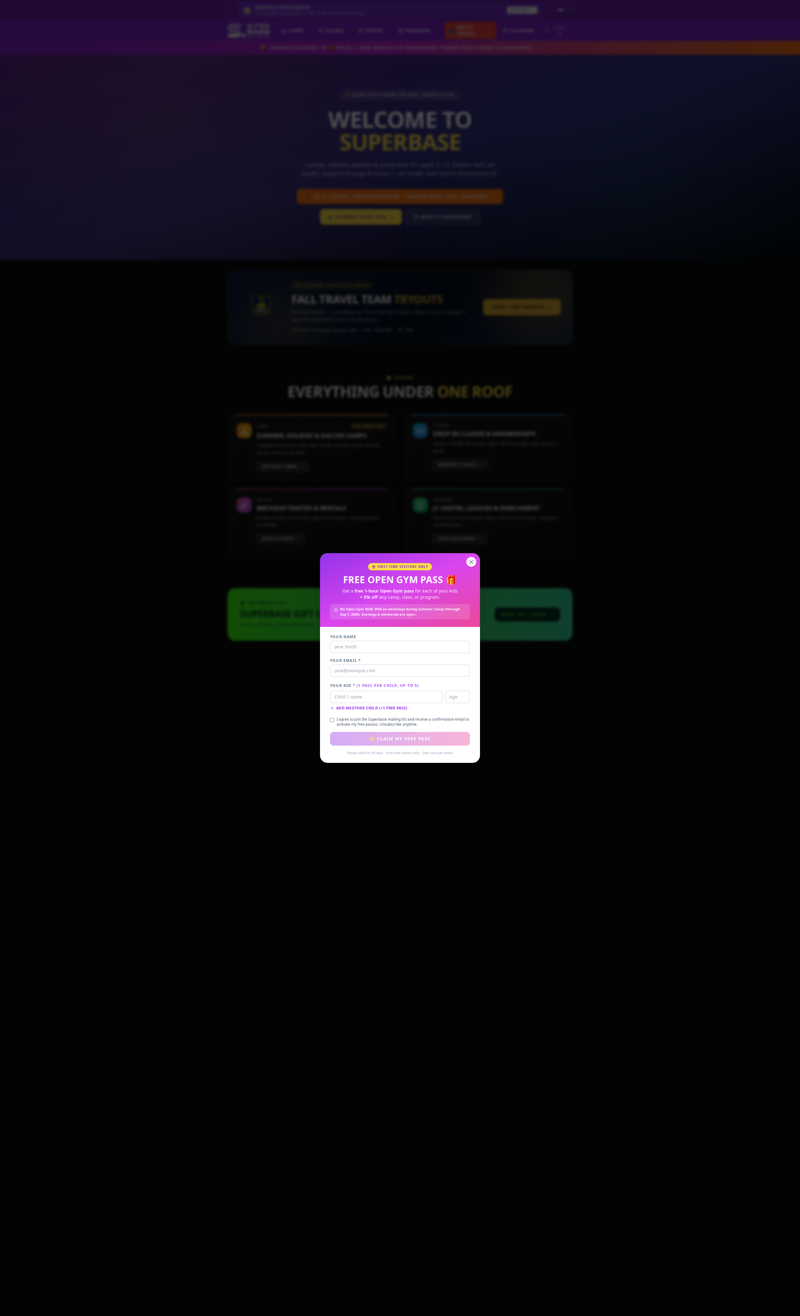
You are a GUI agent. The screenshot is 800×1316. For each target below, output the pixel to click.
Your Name (343, 636)
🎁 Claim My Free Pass (400, 739)
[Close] (471, 562)
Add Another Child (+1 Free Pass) (372, 708)
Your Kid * (374, 685)
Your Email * (345, 660)
